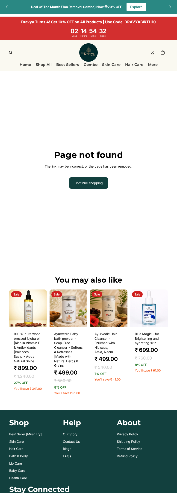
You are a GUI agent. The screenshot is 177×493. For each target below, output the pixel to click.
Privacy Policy (127, 434)
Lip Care (15, 463)
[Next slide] (170, 7)
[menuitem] (153, 65)
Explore (136, 7)
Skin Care (16, 441)
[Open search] (11, 52)
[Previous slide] (7, 7)
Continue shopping (88, 183)
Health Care (18, 478)
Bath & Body (18, 456)
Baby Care (17, 470)
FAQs (67, 456)
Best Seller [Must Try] (25, 434)
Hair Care (16, 449)
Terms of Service (129, 449)
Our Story (70, 434)
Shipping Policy (128, 441)
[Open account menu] (153, 52)
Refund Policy (127, 456)
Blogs (67, 449)
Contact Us (71, 441)
